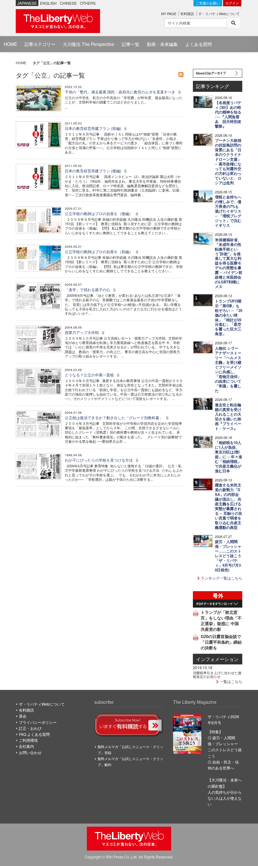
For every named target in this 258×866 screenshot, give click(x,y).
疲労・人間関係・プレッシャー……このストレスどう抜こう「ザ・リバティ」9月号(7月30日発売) (228, 556)
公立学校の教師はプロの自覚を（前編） (99, 251)
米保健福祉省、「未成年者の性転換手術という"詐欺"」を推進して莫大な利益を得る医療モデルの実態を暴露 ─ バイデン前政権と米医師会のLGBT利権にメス (228, 263)
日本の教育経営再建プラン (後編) (93, 170)
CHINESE (68, 3)
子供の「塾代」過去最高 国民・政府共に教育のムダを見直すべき (120, 91)
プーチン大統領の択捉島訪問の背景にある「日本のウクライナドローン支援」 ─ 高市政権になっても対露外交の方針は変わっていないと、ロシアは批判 (228, 162)
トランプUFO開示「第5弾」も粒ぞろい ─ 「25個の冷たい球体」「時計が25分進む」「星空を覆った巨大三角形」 (228, 317)
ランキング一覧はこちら (221, 577)
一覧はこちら (230, 681)
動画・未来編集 (162, 44)
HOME (10, 44)
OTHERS (88, 3)
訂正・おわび (30, 728)
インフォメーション (217, 659)
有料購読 (187, 13)
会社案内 (26, 746)
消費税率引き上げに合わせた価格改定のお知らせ (217, 674)
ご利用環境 (28, 740)
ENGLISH (48, 3)
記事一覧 (130, 44)
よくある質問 (198, 44)
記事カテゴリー (40, 44)
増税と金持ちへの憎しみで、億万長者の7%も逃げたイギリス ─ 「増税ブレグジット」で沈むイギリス (228, 211)
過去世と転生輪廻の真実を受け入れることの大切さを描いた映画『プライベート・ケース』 (228, 416)
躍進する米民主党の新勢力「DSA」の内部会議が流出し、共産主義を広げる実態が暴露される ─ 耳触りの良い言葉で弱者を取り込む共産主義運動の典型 (228, 506)
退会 (22, 716)
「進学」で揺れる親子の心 (88, 289)
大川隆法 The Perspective (88, 44)
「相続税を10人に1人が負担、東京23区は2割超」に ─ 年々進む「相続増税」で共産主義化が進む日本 (228, 457)
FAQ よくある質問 (34, 734)
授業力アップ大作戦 (82, 332)
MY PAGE (168, 13)
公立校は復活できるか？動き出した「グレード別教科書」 (114, 417)
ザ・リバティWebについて (219, 13)
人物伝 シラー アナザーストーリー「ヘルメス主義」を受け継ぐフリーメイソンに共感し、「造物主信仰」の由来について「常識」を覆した (228, 369)
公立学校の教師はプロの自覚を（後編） (99, 213)
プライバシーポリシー (38, 722)
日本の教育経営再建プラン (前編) (93, 128)
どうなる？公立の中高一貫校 (90, 374)
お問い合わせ (30, 752)
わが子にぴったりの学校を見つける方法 (99, 460)
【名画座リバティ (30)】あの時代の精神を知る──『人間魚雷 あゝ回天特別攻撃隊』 (228, 114)
